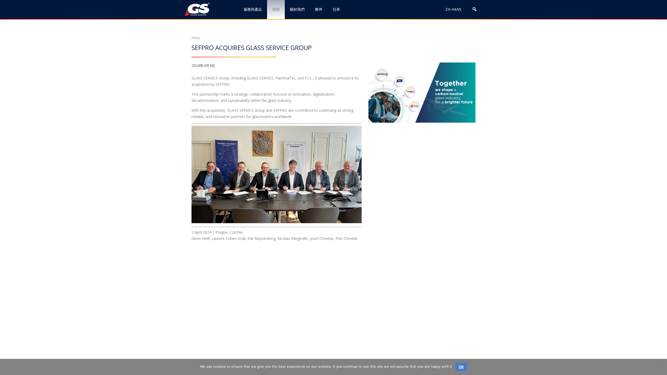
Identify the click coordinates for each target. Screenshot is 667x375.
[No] (660, 367)
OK (461, 366)
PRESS (196, 38)
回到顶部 (640, 353)
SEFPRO (280, 110)
